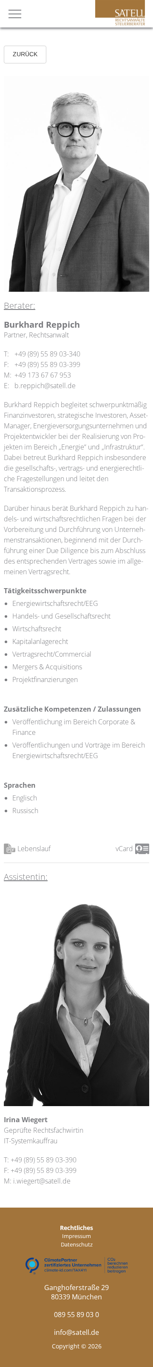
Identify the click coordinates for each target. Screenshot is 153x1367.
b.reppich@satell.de (45, 385)
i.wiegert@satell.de (42, 1181)
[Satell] (120, 22)
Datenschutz (77, 1244)
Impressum (76, 1236)
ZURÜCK (25, 54)
